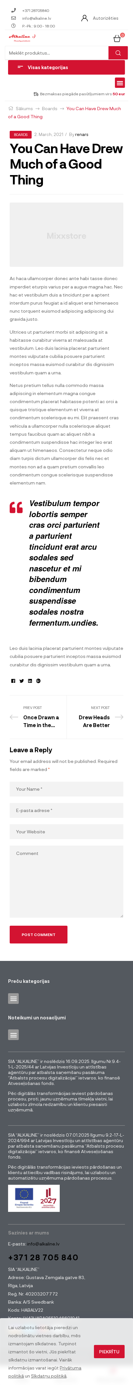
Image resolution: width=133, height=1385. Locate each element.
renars (81, 134)
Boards (49, 108)
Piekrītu (109, 1351)
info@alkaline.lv (42, 1243)
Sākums (24, 108)
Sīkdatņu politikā (48, 1376)
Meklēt (118, 52)
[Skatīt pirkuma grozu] (117, 38)
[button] (120, 83)
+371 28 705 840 (43, 1257)
